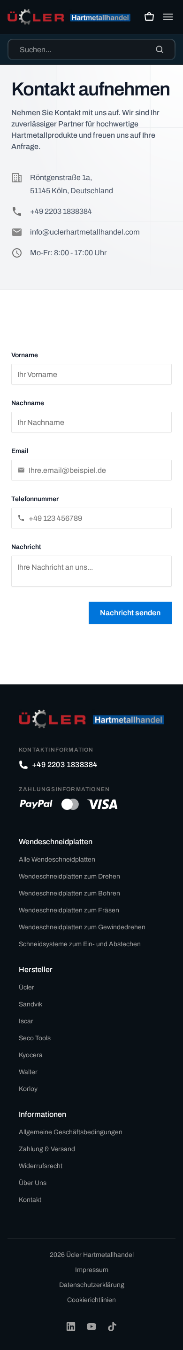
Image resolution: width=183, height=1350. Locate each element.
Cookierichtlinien (91, 1299)
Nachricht (26, 546)
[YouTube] (91, 1326)
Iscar (26, 1021)
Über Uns (32, 1182)
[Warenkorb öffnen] (149, 17)
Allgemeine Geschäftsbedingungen (70, 1132)
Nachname (27, 403)
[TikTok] (112, 1326)
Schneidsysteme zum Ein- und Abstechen (80, 944)
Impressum (91, 1269)
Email (20, 451)
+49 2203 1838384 (61, 211)
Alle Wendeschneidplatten (57, 859)
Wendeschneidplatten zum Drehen (69, 876)
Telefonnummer (35, 498)
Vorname (24, 355)
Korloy (28, 1088)
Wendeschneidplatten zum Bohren (69, 893)
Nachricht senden (130, 613)
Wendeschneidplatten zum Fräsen (69, 910)
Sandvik (30, 1004)
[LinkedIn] (71, 1326)
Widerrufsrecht (40, 1165)
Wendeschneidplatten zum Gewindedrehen (82, 927)
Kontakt (30, 1199)
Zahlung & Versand (47, 1149)
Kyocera (31, 1055)
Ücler (26, 987)
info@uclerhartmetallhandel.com (85, 232)
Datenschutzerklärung (91, 1284)
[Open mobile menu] (167, 16)
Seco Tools (35, 1038)
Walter (28, 1071)
